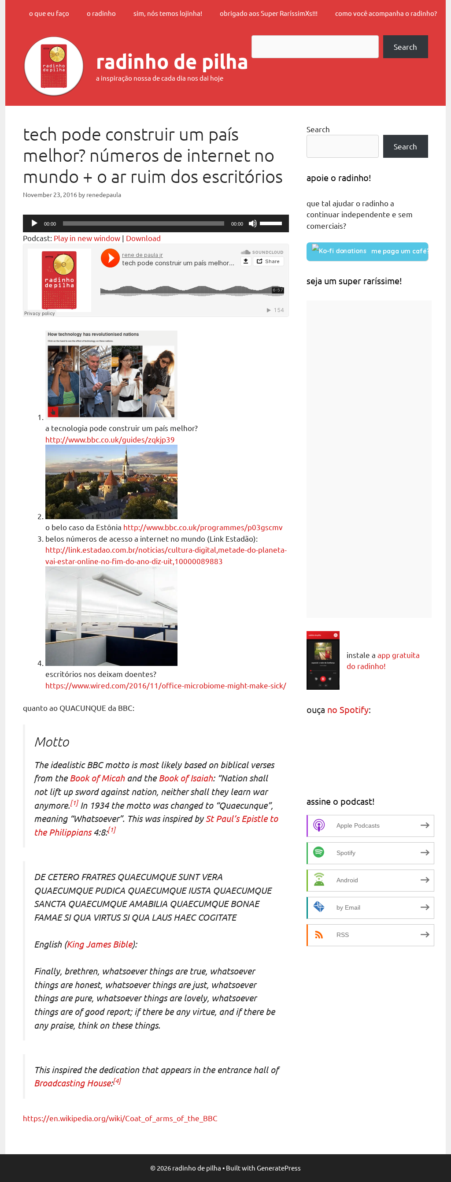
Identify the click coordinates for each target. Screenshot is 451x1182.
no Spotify (348, 709)
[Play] (34, 223)
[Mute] (252, 223)
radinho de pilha (172, 61)
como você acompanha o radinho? (386, 13)
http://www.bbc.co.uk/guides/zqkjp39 (110, 439)
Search (405, 46)
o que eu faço (49, 13)
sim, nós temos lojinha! (167, 13)
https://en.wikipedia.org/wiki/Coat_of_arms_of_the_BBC (120, 1118)
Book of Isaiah (186, 777)
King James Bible (99, 943)
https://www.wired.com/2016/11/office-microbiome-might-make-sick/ (165, 685)
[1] (74, 802)
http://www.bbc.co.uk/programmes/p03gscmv (203, 527)
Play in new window (87, 237)
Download (143, 237)
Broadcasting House (72, 1082)
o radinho (101, 13)
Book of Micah (97, 777)
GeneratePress (279, 1167)
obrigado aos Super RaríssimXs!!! (269, 13)
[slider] (272, 222)
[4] (117, 1080)
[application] (156, 223)
